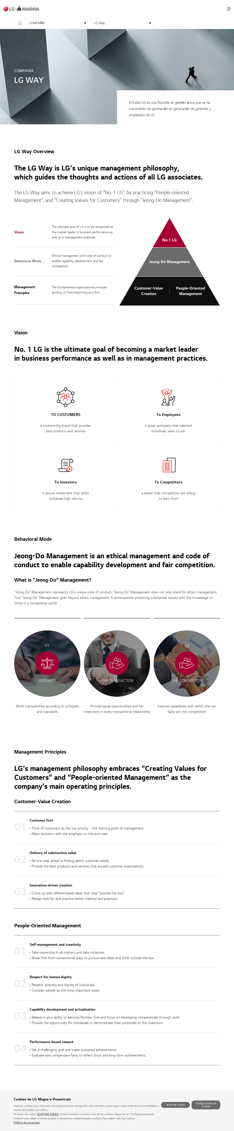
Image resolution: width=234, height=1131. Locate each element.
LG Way (99, 23)
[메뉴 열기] (229, 9)
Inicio (19, 23)
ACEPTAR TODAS (175, 1105)
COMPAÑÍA (37, 23)
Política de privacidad (27, 1122)
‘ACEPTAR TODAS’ (47, 1114)
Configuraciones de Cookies (206, 1105)
